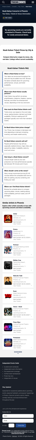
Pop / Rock (21, 6)
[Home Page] (18, 2)
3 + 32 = (4, 425)
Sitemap (14, 436)
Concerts (14, 6)
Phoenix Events (6, 6)
